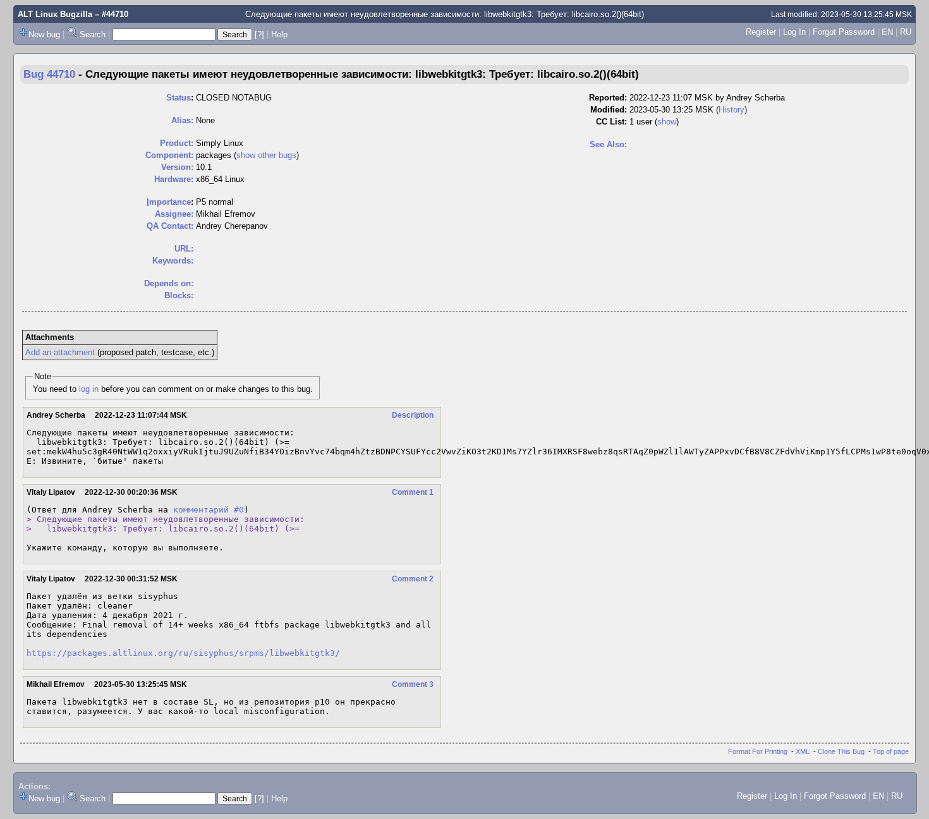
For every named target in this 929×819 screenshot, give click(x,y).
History (731, 109)
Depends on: (168, 283)
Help (279, 34)
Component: (169, 155)
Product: (176, 143)
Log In (794, 32)
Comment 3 (413, 684)
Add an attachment (60, 352)
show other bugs (266, 155)
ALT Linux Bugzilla (55, 14)
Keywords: (172, 260)
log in (89, 389)
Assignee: (174, 214)
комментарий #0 (208, 509)
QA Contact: (170, 226)
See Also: (608, 144)
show (666, 121)
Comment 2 (413, 578)
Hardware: (173, 179)
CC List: (611, 121)
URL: (183, 248)
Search (93, 34)
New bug (44, 34)
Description (413, 415)
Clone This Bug (841, 751)
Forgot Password (844, 32)
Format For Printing (757, 751)
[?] (259, 34)
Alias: (182, 120)
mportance (169, 202)
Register (761, 32)
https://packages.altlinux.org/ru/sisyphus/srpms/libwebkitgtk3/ (183, 653)
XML (803, 751)
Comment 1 (413, 492)
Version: (177, 167)
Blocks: (178, 295)
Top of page (891, 751)
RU (905, 32)
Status (178, 97)
